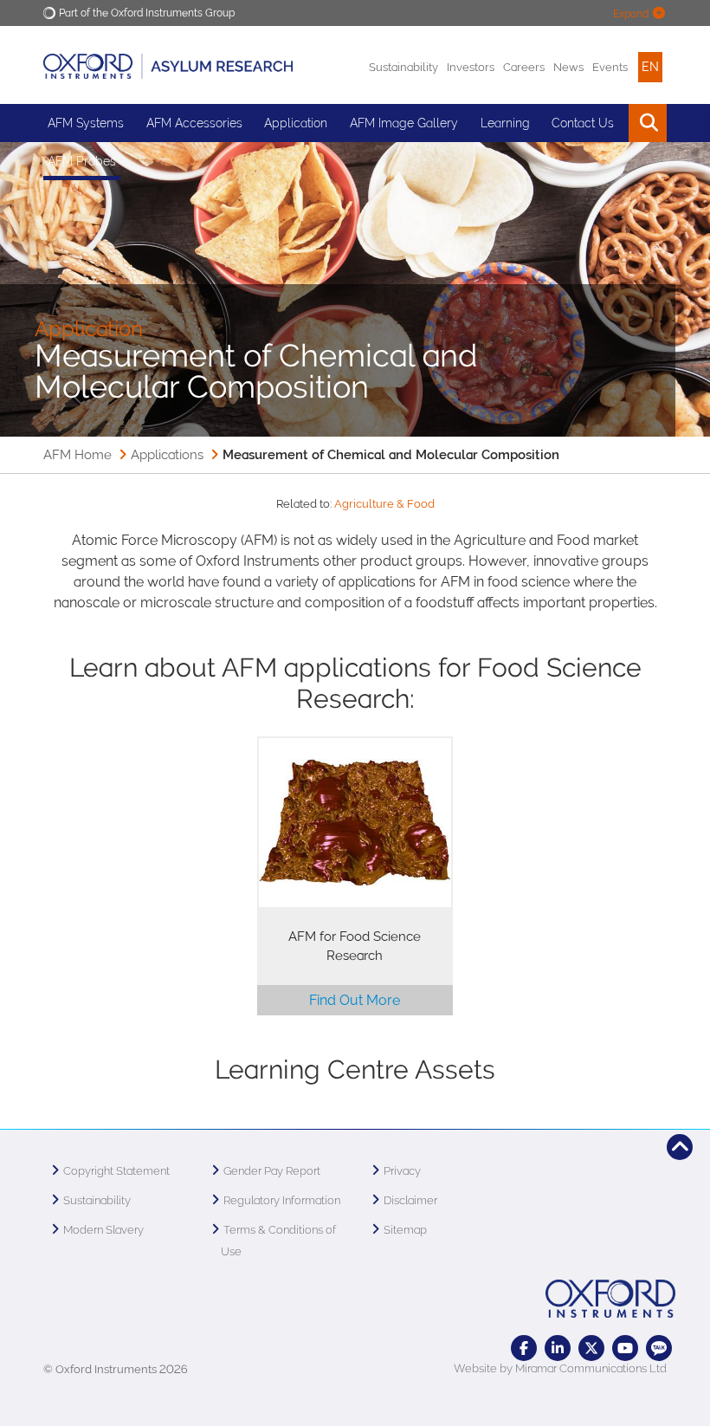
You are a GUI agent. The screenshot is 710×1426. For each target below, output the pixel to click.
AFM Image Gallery (404, 123)
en (650, 67)
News (568, 67)
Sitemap (405, 1229)
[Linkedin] (558, 1348)
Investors (470, 67)
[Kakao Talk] (659, 1348)
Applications (167, 455)
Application (295, 123)
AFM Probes (82, 161)
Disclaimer (410, 1200)
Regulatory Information (281, 1200)
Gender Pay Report (271, 1170)
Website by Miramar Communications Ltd (560, 1368)
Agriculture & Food (384, 503)
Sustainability (403, 67)
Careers (524, 67)
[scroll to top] (680, 1147)
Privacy (402, 1170)
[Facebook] (524, 1348)
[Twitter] (591, 1348)
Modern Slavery (103, 1229)
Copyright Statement (116, 1170)
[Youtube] (625, 1348)
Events (610, 67)
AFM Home (77, 455)
